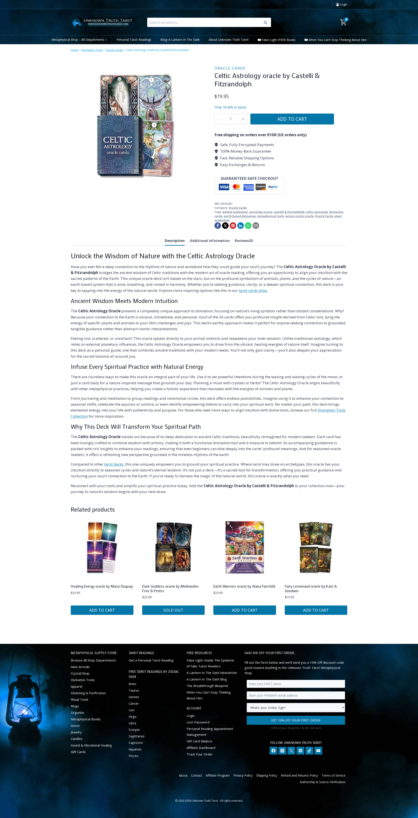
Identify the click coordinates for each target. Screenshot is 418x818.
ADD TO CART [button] (102, 610)
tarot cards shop (253, 290)
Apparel (76, 686)
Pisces (133, 755)
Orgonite (77, 712)
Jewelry (76, 732)
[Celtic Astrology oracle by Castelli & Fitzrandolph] (136, 126)
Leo (131, 710)
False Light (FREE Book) (278, 40)
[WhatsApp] (248, 225)
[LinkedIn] (240, 225)
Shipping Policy (266, 775)
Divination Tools (92, 50)
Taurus (134, 690)
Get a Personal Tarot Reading (151, 660)
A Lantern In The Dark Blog (207, 679)
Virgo (133, 716)
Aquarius (135, 749)
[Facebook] (217, 225)
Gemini (134, 697)
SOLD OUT (173, 610)
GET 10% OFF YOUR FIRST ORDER (295, 720)
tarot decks (113, 464)
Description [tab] (175, 240)
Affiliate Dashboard (201, 747)
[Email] (256, 225)
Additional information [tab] (210, 240)
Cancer (134, 703)
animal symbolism (235, 212)
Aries (132, 684)
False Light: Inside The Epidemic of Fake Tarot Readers (210, 663)
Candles (77, 738)
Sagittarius (137, 736)
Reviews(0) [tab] (244, 240)
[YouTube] (318, 751)
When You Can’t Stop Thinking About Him (337, 40)
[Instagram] (282, 751)
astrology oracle (260, 212)
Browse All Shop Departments (93, 660)
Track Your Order (200, 754)
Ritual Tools (79, 699)
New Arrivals (80, 666)
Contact (196, 775)
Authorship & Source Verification (323, 782)
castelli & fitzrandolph (289, 212)
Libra (132, 723)
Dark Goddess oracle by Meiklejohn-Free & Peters (170, 588)
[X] (225, 225)
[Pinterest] (233, 225)
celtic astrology (317, 212)
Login (191, 715)
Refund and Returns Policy (299, 775)
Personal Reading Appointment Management (210, 731)
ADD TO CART (292, 119)
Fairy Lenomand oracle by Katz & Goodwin (311, 588)
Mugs (75, 706)
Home (75, 50)
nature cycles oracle (299, 216)
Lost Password (198, 722)
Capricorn (136, 742)
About (183, 775)
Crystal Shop (80, 673)
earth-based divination (240, 216)
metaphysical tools (270, 216)
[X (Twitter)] (291, 751)
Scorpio (134, 729)
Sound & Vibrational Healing (91, 745)
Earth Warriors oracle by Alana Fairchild (244, 586)
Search (267, 22)
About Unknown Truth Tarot (229, 39)
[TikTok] (309, 751)
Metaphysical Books (86, 719)
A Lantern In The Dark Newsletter (212, 672)
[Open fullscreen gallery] (197, 188)
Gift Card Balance (199, 741)
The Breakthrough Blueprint (207, 685)
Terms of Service (334, 775)
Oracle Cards (114, 50)
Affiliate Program (218, 775)
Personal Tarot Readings (133, 39)
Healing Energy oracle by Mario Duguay (102, 586)
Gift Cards (78, 751)
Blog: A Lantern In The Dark (180, 39)
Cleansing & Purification (88, 692)
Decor (75, 725)
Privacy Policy (243, 775)
